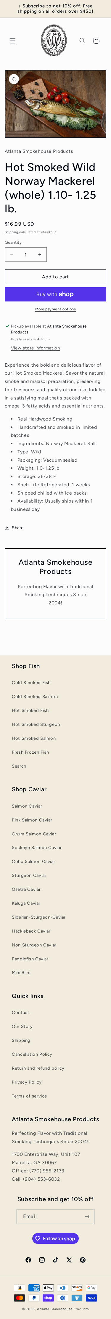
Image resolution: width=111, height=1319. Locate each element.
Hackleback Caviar (31, 931)
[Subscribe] (87, 1216)
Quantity (13, 242)
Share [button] (18, 527)
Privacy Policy (27, 1082)
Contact (20, 1012)
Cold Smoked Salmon (35, 696)
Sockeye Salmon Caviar (37, 847)
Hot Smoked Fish (30, 710)
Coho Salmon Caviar (33, 861)
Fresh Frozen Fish (30, 752)
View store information (35, 348)
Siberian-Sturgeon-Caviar (39, 917)
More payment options (55, 309)
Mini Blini (21, 972)
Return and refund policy (38, 1068)
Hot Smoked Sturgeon (36, 724)
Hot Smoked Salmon (34, 738)
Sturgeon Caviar (29, 875)
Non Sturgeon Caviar (34, 945)
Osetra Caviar (26, 889)
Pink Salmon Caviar (32, 820)
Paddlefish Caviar (30, 959)
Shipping (11, 232)
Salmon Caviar (27, 806)
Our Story (22, 1026)
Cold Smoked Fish (31, 682)
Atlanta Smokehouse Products (63, 1309)
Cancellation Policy (32, 1054)
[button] (12, 40)
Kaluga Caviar (26, 903)
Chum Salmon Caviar (34, 834)
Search (19, 766)
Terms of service (29, 1096)
